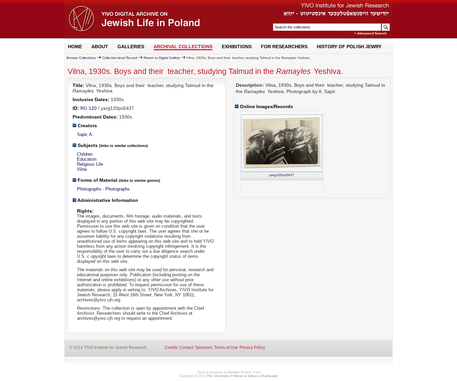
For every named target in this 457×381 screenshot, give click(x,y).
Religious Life (90, 164)
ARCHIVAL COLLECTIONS (183, 46)
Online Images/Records (266, 106)
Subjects (87, 145)
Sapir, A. (85, 134)
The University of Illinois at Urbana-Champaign (242, 376)
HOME (75, 46)
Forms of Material (96, 180)
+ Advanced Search (370, 33)
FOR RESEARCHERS (284, 46)
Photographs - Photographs (103, 189)
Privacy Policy (252, 347)
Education (86, 159)
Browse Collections (81, 58)
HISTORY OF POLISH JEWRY (349, 46)
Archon (234, 372)
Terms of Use (226, 347)
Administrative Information (107, 200)
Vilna (82, 169)
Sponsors (203, 347)
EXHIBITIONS (237, 46)
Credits (171, 347)
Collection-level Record (119, 58)
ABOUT (99, 46)
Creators (86, 125)
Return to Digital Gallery (162, 58)
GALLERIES (130, 46)
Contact (186, 347)
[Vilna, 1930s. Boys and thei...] (282, 143)
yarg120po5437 (281, 175)
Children (85, 154)
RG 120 (88, 108)
